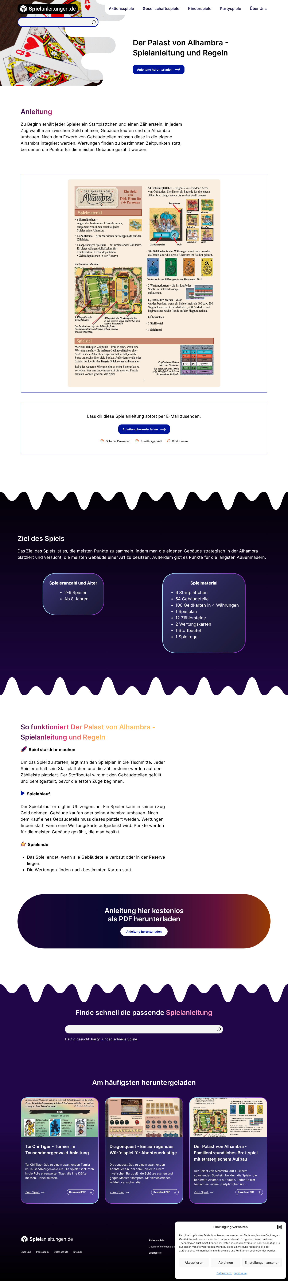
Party (95, 1039)
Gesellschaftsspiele (161, 8)
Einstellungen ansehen (262, 1263)
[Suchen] (94, 22)
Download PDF (77, 1192)
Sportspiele (155, 1252)
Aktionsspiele (121, 8)
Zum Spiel (32, 1192)
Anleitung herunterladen (154, 69)
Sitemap (77, 1251)
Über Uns (258, 8)
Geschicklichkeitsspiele (162, 1246)
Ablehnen (225, 1263)
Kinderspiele (199, 8)
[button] (279, 1227)
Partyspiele (230, 8)
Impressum (240, 1273)
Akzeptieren (194, 1263)
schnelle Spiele (125, 1039)
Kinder (106, 1039)
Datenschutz (224, 1273)
